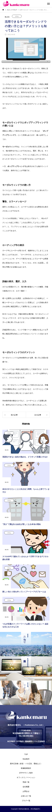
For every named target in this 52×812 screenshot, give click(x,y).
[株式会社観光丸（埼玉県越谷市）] (16, 4)
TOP (26, 754)
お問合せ (26, 791)
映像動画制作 (26, 768)
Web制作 (26, 759)
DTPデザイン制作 (26, 773)
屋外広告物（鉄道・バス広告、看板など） (26, 764)
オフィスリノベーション (26, 777)
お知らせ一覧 (26, 796)
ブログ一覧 (26, 801)
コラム (17, 16)
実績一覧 (26, 782)
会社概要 (26, 787)
